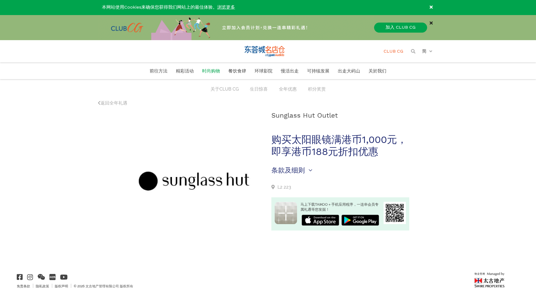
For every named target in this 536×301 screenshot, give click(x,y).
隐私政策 (42, 286)
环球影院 (263, 71)
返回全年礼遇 (113, 103)
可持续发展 (318, 71)
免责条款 (23, 286)
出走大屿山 (349, 71)
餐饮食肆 (237, 71)
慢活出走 (290, 71)
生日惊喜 (259, 89)
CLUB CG (393, 51)
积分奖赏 (317, 89)
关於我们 (377, 71)
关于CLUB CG (224, 89)
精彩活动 (185, 71)
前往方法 (159, 71)
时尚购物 (211, 71)
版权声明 (61, 286)
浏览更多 (226, 7)
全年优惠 (288, 89)
